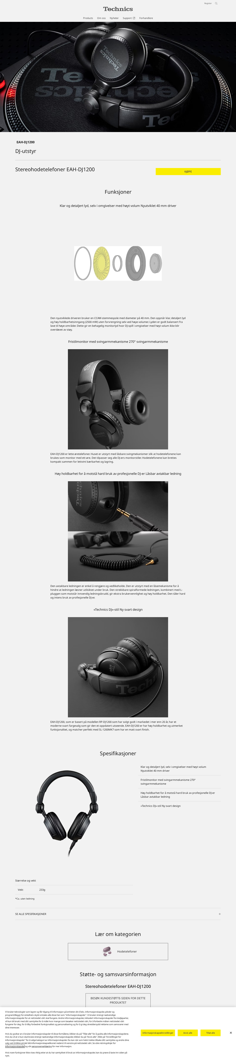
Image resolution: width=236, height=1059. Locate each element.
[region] (118, 1033)
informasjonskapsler (15, 1046)
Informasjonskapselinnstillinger (158, 1032)
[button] (188, 171)
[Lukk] (230, 1032)
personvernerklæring (42, 1046)
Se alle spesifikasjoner (30, 914)
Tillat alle (210, 1032)
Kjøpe (188, 171)
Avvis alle (187, 1032)
